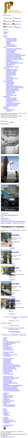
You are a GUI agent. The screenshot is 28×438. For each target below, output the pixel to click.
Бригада (5, 409)
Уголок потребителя (8, 425)
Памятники (8, 223)
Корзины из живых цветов (10, 368)
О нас (4, 339)
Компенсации (6, 422)
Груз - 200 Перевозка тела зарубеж (11, 341)
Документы (6, 418)
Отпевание (6, 384)
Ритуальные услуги (8, 376)
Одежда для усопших (8, 374)
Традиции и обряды (8, 420)
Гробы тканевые (7, 359)
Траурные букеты (7, 370)
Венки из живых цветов (9, 367)
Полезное (5, 417)
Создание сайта (4, 436)
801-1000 (7, 221)
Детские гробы (7, 362)
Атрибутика (6, 372)
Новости (5, 340)
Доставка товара (7, 380)
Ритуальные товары (8, 358)
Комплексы (15, 215)
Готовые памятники (8, 395)
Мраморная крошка (8, 397)
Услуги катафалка (7, 381)
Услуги (5, 411)
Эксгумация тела (7, 344)
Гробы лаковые (7, 361)
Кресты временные (8, 371)
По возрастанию (16, 230)
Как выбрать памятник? (9, 343)
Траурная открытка (8, 363)
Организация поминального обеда (11, 390)
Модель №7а (14, 252)
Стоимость (6, 353)
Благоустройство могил (9, 404)
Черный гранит (5, 218)
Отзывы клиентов (7, 347)
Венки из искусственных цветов (11, 364)
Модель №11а (14, 301)
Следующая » (23, 316)
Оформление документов (9, 421)
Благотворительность (8, 349)
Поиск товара (4, 121)
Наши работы (6, 402)
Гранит (5, 394)
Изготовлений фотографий (10, 388)
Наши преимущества (8, 352)
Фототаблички (7, 399)
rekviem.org (18, 27)
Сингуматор (6, 412)
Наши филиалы (7, 356)
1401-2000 (22, 221)
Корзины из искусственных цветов (12, 366)
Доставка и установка (8, 400)
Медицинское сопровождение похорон (13, 385)
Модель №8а (14, 235)
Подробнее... (12, 248)
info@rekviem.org (15, 331)
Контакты (5, 426)
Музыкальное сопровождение (10, 386)
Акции (5, 403)
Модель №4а (14, 268)
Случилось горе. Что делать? (10, 354)
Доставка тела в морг (8, 379)
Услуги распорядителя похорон (11, 389)
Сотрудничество (7, 348)
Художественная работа (9, 406)
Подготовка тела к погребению (11, 377)
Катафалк (5, 413)
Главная (2, 223)
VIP (4, 408)
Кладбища (5, 345)
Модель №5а (14, 284)
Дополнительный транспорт (10, 382)
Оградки (5, 398)
